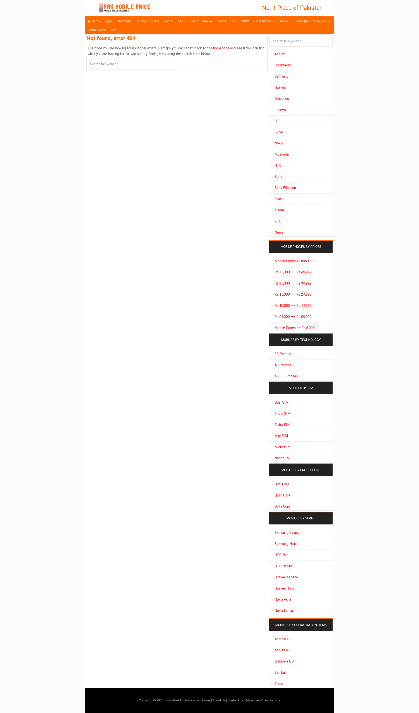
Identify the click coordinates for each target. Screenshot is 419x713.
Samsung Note (286, 544)
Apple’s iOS (283, 650)
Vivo (113, 30)
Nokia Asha (283, 599)
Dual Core (282, 484)
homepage (221, 48)
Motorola (282, 154)
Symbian (281, 672)
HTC (233, 21)
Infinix (195, 21)
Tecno (181, 21)
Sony (278, 177)
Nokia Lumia (284, 611)
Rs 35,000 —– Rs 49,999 (293, 272)
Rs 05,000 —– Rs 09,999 (293, 317)
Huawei (208, 21)
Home (96, 21)
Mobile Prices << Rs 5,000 (295, 328)
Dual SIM (281, 402)
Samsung (281, 76)
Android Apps (97, 30)
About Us (219, 700)
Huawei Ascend (286, 577)
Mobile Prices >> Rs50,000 (295, 261)
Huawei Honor (285, 588)
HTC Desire (283, 566)
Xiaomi (168, 21)
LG (276, 121)
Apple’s (280, 54)
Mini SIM (281, 436)
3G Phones (283, 354)
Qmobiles (282, 99)
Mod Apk (303, 21)
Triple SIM (282, 413)
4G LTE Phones (286, 376)
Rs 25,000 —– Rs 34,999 (293, 283)
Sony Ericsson (285, 188)
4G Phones (283, 365)
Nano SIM (282, 458)
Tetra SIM (282, 425)
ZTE (278, 221)
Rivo (278, 199)
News (284, 21)
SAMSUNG (124, 21)
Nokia (155, 21)
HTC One (281, 555)
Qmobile (141, 21)
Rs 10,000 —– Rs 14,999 (293, 306)
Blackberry (283, 65)
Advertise (252, 700)
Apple (108, 21)
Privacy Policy (270, 700)
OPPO (222, 21)
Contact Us (235, 700)
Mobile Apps (321, 21)
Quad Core (282, 495)
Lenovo (280, 110)
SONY (245, 21)
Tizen (279, 684)
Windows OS (284, 661)
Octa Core (282, 506)
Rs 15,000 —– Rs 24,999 (293, 294)
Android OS (283, 639)
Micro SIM (282, 447)
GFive (279, 132)
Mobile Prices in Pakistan (124, 8)
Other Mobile (262, 21)
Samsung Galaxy (287, 533)
